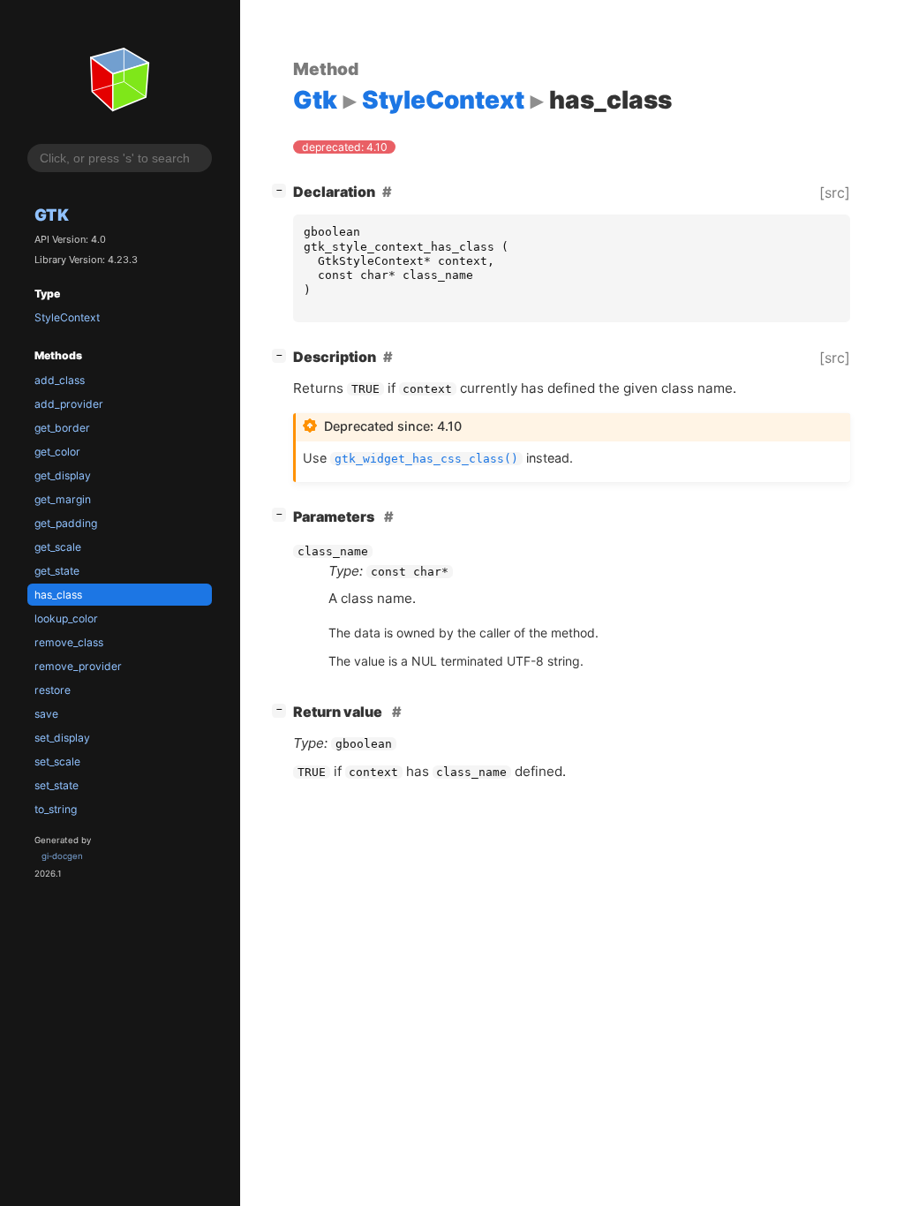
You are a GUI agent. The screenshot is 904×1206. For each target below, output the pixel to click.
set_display (62, 737)
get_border (62, 427)
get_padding (65, 523)
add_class (59, 380)
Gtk (51, 214)
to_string (55, 809)
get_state (56, 570)
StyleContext (67, 317)
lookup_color (66, 618)
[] (282, 189)
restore (52, 690)
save (46, 713)
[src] (834, 192)
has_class (58, 594)
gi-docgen (62, 856)
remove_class (68, 642)
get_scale (57, 547)
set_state (56, 785)
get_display (62, 475)
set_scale (57, 761)
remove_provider (78, 666)
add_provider (68, 404)
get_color (57, 451)
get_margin (62, 499)
